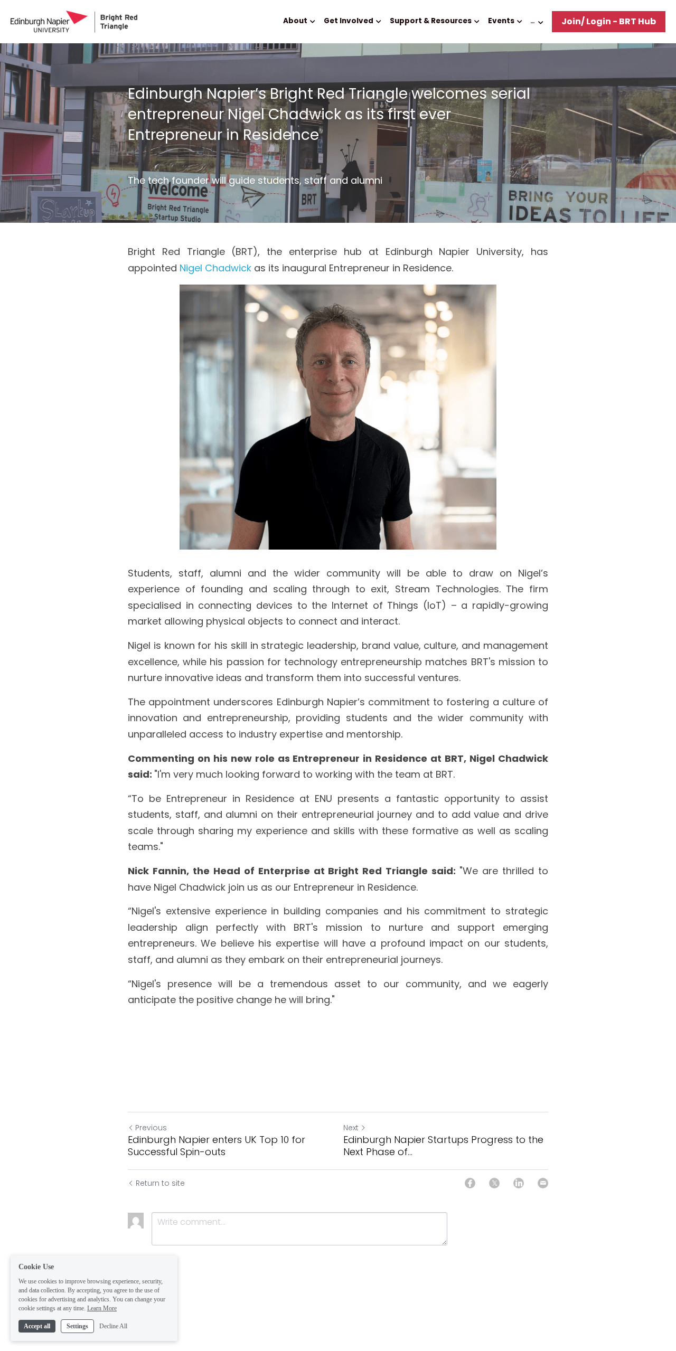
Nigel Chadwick (215, 268)
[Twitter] (494, 1183)
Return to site (160, 1183)
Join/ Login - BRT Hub (608, 21)
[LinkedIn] (518, 1183)
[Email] (543, 1183)
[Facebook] (470, 1183)
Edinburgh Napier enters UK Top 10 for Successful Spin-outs (216, 1146)
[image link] (74, 20)
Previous (151, 1127)
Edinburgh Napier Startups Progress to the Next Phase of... (443, 1146)
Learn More (102, 1307)
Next (351, 1127)
